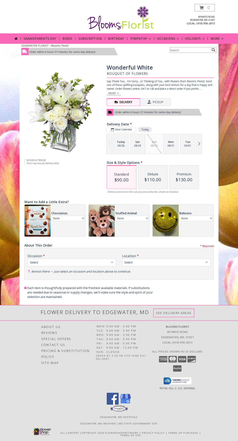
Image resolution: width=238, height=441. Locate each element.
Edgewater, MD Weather (98, 423)
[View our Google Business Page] (125, 403)
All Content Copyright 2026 (82, 433)
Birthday (116, 39)
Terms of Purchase (183, 433)
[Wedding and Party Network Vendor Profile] (119, 410)
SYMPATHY (138, 39)
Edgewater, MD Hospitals (119, 417)
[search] (213, 50)
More (215, 39)
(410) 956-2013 (205, 23)
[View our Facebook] (113, 403)
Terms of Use (130, 435)
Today (145, 129)
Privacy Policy (153, 433)
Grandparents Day (40, 39)
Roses (67, 39)
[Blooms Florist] (120, 18)
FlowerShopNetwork (121, 433)
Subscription (90, 39)
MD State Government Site (138, 423)
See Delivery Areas (174, 313)
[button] (205, 7)
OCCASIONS (166, 39)
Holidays (193, 39)
